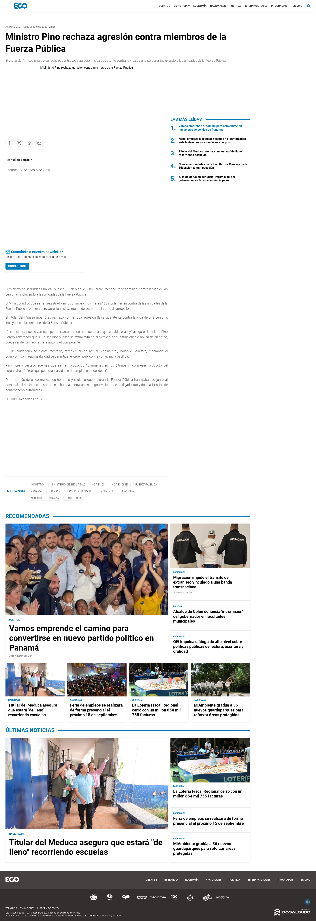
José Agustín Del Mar (20, 655)
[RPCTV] (110, 900)
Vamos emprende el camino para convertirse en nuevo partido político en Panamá (210, 127)
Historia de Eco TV (48, 908)
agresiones (120, 484)
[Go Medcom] (158, 900)
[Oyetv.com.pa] (126, 900)
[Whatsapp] (29, 143)
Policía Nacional (81, 491)
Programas (279, 6)
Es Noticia (180, 6)
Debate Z (164, 6)
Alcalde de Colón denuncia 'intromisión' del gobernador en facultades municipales (207, 178)
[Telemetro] (94, 900)
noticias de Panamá (45, 498)
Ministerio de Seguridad (67, 484)
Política (235, 6)
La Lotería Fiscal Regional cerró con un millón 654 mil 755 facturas (156, 710)
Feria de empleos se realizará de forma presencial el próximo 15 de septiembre (96, 710)
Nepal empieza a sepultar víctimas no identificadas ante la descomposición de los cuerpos (212, 140)
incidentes (107, 491)
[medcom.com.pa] (222, 900)
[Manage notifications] (307, 902)
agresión (98, 484)
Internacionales (256, 6)
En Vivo (297, 6)
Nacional (128, 491)
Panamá (36, 491)
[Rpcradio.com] (174, 900)
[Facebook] (9, 143)
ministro (37, 484)
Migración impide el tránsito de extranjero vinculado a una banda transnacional (202, 582)
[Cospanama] (142, 900)
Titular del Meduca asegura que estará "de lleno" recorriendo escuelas (32, 710)
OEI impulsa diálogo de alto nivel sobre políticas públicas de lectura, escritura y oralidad (208, 646)
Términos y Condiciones (20, 908)
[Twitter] (19, 143)
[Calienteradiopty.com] (190, 900)
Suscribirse (17, 266)
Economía (199, 6)
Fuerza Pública (146, 484)
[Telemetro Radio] (206, 900)
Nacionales (218, 6)
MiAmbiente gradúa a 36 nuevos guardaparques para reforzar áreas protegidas (219, 710)
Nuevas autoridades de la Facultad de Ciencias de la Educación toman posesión (213, 165)
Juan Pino (55, 491)
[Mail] (39, 143)
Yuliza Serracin (21, 160)
